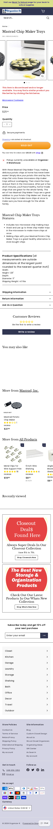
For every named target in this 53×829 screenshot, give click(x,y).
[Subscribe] (44, 635)
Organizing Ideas (34, 745)
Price (5, 107)
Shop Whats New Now (26, 607)
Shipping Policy (9, 741)
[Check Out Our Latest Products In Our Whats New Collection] (26, 579)
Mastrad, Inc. (29, 390)
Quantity (7, 119)
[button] (10, 422)
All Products (28, 439)
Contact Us (7, 730)
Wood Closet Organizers (37, 741)
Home (4, 26)
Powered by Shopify (32, 823)
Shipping (6, 139)
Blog (28, 730)
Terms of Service (10, 733)
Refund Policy (8, 737)
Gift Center (31, 748)
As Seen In (31, 752)
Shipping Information (14, 292)
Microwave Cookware (12, 100)
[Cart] (43, 11)
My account (7, 752)
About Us (30, 737)
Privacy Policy (8, 748)
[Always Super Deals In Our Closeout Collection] (26, 529)
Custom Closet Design (36, 733)
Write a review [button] (26, 331)
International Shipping (12, 745)
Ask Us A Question (12, 305)
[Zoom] (42, 76)
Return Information (13, 298)
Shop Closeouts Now (26, 557)
